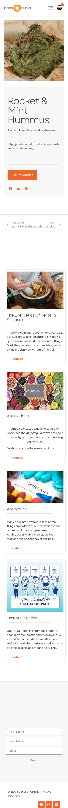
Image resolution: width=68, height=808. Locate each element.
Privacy (44, 792)
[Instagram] (49, 804)
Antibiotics (17, 509)
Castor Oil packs (22, 618)
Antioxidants (18, 416)
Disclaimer (15, 796)
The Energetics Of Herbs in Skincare (31, 318)
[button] (51, 8)
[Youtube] (56, 804)
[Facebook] (41, 804)
